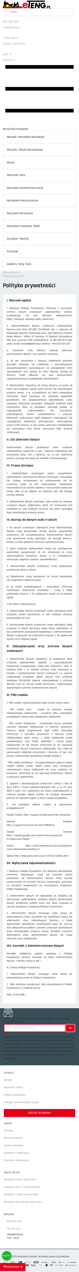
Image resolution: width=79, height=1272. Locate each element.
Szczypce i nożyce (18, 239)
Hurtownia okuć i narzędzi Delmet (22, 1187)
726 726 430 (13, 1229)
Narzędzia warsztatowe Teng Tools (23, 1202)
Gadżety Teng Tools (19, 264)
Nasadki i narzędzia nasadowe (25, 137)
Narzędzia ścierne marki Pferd (20, 1179)
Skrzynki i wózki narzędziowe (25, 150)
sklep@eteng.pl (11, 27)
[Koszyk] (4, 50)
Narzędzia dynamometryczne (25, 188)
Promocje (12, 251)
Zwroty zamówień (13, 1145)
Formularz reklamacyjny (16, 1160)
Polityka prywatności (15, 1095)
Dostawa (8, 1130)
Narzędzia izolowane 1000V (23, 226)
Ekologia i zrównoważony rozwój (21, 1102)
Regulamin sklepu (13, 1087)
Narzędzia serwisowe (20, 213)
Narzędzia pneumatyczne (22, 201)
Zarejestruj (19, 43)
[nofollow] (7, 1256)
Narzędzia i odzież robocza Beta (21, 1194)
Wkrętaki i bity (16, 175)
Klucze (11, 163)
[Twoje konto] (4, 34)
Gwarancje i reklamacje (16, 1153)
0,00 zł (7, 54)
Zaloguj (7, 43)
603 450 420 (11, 22)
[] (70, 13)
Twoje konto (10, 38)
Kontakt (8, 1080)
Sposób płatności (13, 1138)
